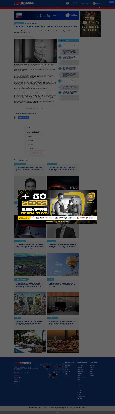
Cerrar (111, 2)
